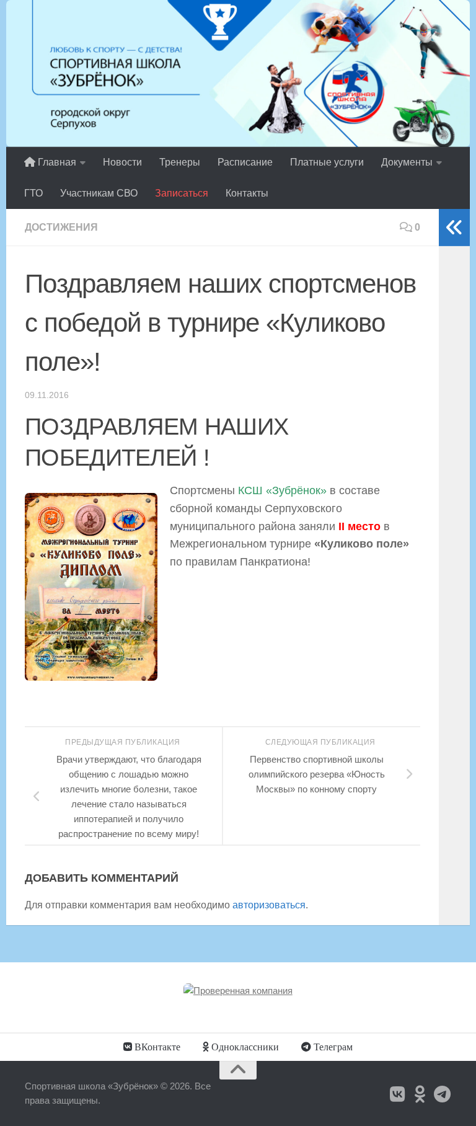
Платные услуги (327, 162)
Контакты (247, 193)
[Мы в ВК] (398, 1094)
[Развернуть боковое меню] (454, 227)
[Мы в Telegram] (442, 1094)
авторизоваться (269, 905)
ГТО (33, 193)
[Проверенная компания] (238, 990)
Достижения (61, 227)
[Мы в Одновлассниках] (420, 1094)
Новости (122, 162)
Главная (55, 162)
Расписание (245, 162)
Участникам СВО (99, 193)
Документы (407, 162)
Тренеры (179, 162)
